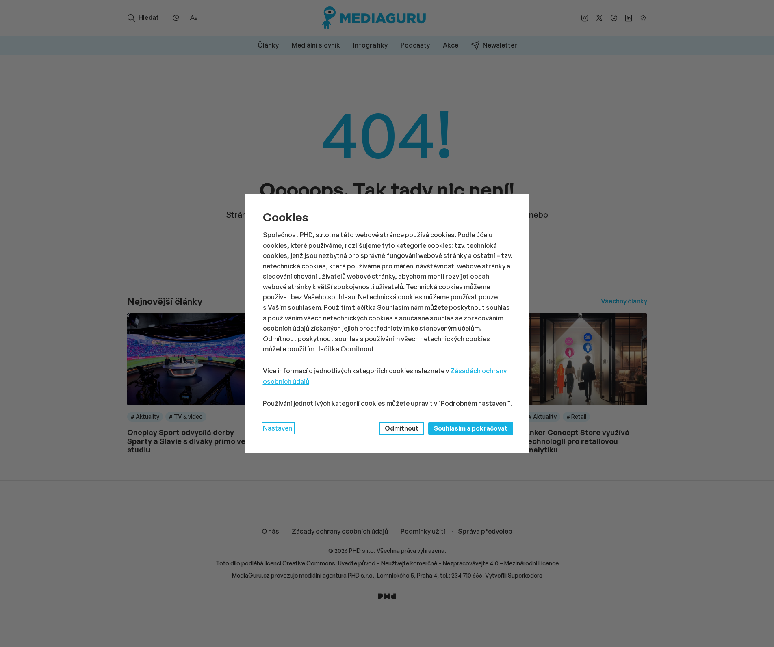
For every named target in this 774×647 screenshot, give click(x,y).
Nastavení (278, 428)
